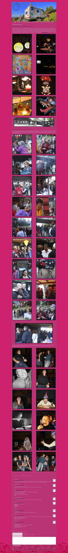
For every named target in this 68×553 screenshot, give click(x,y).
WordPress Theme (35, 552)
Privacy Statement (53, 548)
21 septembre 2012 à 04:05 (18, 522)
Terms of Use (42, 548)
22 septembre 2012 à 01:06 (18, 515)
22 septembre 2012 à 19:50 (18, 498)
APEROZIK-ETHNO (17, 24)
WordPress (30, 552)
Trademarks (47, 548)
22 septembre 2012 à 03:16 (18, 510)
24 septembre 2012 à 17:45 (18, 480)
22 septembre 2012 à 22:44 (18, 490)
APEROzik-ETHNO (45, 32)
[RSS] (13, 549)
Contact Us (37, 548)
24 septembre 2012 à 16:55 (18, 485)
